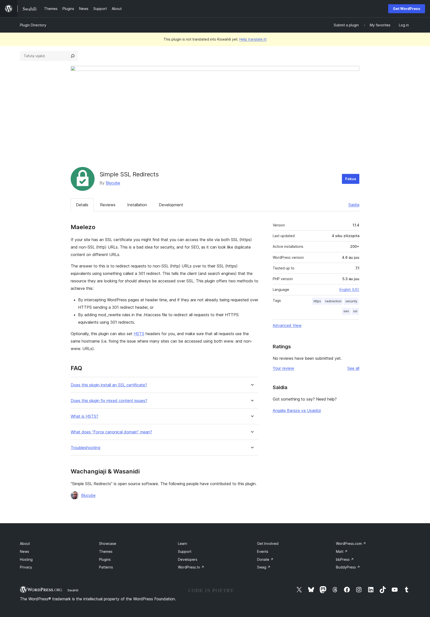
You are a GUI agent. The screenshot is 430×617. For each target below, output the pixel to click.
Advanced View (287, 325)
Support (184, 551)
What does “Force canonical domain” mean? (111, 432)
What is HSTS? (84, 416)
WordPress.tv (191, 567)
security (351, 301)
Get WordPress (406, 8)
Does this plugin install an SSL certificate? (109, 385)
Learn (182, 543)
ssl (355, 311)
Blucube (113, 182)
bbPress (345, 559)
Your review (283, 368)
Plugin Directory (33, 25)
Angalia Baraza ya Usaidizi (297, 410)
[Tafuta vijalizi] (73, 56)
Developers (187, 559)
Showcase (107, 543)
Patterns (106, 567)
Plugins (105, 559)
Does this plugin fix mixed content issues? (109, 400)
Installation (137, 204)
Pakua (350, 179)
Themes (105, 551)
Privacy (26, 567)
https (317, 301)
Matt (342, 551)
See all (353, 368)
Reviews (107, 204)
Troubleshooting (85, 447)
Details (82, 204)
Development (171, 204)
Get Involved (267, 543)
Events (262, 551)
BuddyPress (348, 567)
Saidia (353, 204)
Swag (263, 567)
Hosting (26, 559)
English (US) (349, 289)
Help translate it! (253, 39)
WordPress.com (351, 543)
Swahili (72, 590)
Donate (265, 559)
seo (346, 311)
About (25, 543)
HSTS (139, 333)
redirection (333, 301)
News (24, 551)
